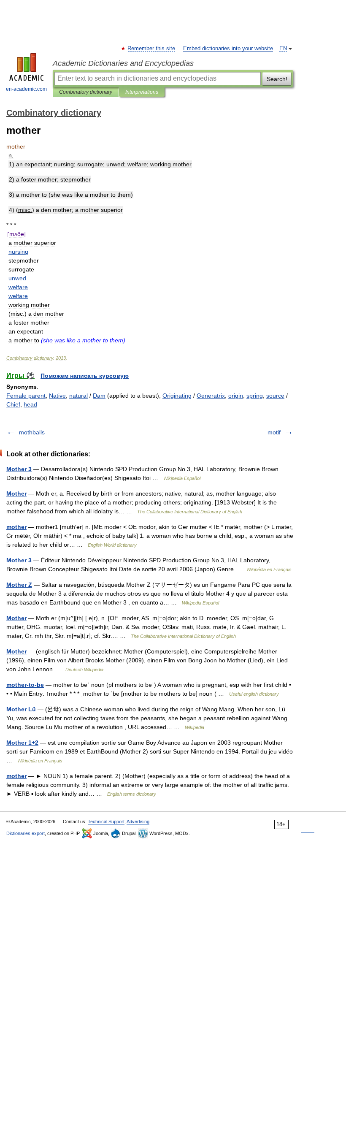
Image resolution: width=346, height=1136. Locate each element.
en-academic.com (26, 89)
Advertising (138, 821)
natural (78, 395)
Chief (13, 404)
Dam (99, 395)
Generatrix (211, 395)
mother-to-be (25, 684)
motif (274, 432)
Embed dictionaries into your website (228, 49)
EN (283, 49)
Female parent (26, 395)
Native (57, 395)
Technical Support (106, 821)
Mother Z (19, 584)
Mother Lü (21, 709)
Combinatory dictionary (85, 92)
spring (254, 395)
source (275, 395)
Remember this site (151, 49)
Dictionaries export (25, 833)
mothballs (32, 432)
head (30, 404)
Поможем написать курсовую (85, 375)
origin (235, 395)
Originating (177, 395)
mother (16, 526)
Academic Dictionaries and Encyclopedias (123, 63)
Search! (277, 79)
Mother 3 (19, 469)
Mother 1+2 (22, 742)
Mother (16, 493)
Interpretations (141, 92)
